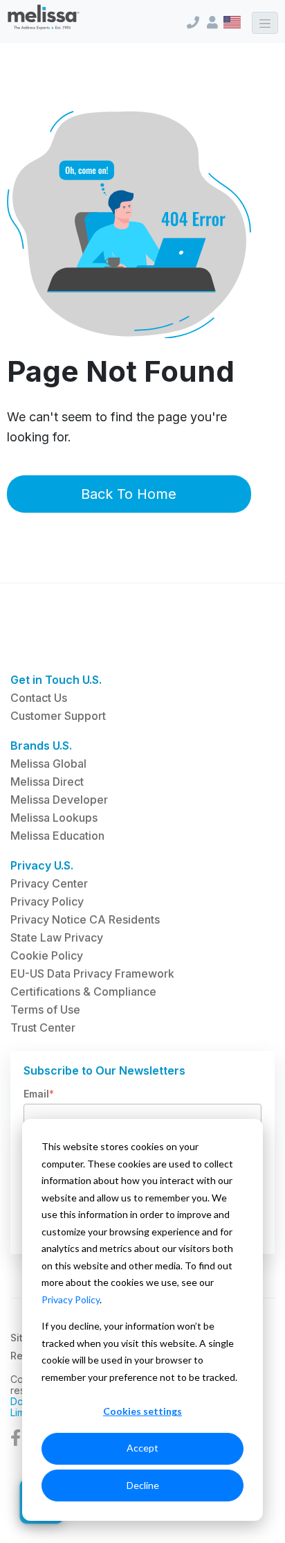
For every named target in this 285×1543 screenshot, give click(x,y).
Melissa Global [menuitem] (48, 763)
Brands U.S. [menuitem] (41, 745)
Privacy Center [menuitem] (49, 883)
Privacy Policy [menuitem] (47, 901)
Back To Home (128, 494)
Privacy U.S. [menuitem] (41, 865)
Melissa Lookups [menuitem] (54, 818)
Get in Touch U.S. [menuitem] (56, 680)
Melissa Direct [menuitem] (47, 781)
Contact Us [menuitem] (38, 698)
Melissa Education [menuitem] (57, 836)
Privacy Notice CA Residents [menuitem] (85, 919)
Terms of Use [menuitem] (45, 1009)
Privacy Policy (71, 1299)
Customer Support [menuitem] (58, 716)
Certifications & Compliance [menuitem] (83, 991)
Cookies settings (142, 1411)
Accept (142, 1448)
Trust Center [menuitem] (42, 1027)
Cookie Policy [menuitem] (46, 955)
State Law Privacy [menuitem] (56, 937)
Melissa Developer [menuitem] (59, 799)
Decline (143, 1485)
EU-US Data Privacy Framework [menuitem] (92, 973)
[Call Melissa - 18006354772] (193, 22)
